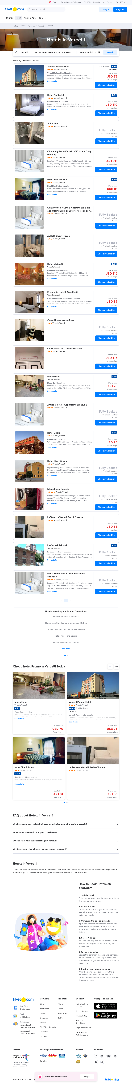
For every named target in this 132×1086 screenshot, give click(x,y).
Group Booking (82, 1011)
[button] (110, 666)
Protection (44, 1032)
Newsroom (44, 1009)
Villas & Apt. (63, 1013)
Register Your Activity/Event (82, 1033)
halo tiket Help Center (82, 1005)
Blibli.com (44, 1036)
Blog (42, 1004)
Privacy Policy (81, 1016)
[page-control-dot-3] (67, 802)
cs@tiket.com (25, 1017)
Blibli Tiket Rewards (92, 2)
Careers (43, 1013)
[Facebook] (96, 1056)
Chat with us (25, 1009)
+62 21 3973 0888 (27, 1034)
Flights (61, 1004)
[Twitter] (102, 1056)
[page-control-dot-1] (64, 802)
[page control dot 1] (65, 655)
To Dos (61, 1018)
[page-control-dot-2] (66, 802)
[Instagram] (96, 1062)
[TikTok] (102, 1062)
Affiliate (43, 1022)
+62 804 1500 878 (27, 1028)
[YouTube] (115, 1056)
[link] (106, 9)
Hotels (60, 1009)
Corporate (44, 1018)
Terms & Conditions (80, 1021)
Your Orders (108, 2)
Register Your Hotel (83, 1028)
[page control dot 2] (67, 655)
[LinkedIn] (108, 1056)
